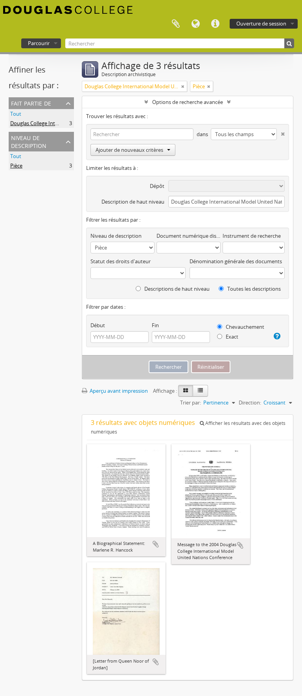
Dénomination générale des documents (236, 261)
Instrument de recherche (252, 235)
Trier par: (190, 402)
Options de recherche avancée (187, 102)
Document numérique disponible (189, 235)
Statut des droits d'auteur (120, 261)
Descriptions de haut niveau (176, 288)
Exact (231, 336)
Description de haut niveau (132, 201)
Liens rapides (215, 24)
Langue (195, 24)
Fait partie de (31, 102)
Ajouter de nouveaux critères (129, 149)
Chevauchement (244, 326)
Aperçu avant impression (118, 390)
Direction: (250, 402)
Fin (155, 325)
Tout (15, 113)
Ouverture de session (261, 23)
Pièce (16, 165)
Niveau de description (28, 141)
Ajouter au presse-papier (156, 544)
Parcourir (39, 43)
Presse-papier (176, 24)
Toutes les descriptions (253, 288)
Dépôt (157, 185)
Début (97, 325)
